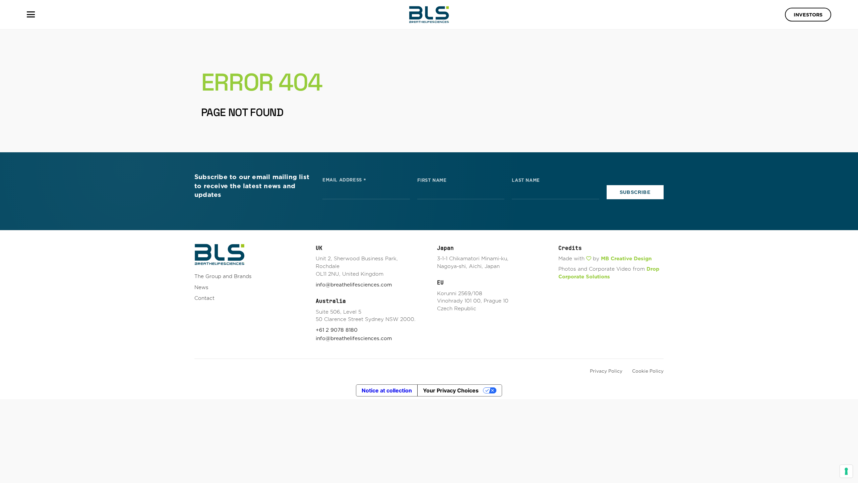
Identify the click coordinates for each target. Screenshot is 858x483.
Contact (204, 298)
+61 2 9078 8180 (337, 329)
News (201, 287)
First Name (432, 180)
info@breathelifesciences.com (354, 284)
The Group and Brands (223, 276)
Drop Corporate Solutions (608, 272)
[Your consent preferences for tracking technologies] (846, 471)
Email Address (344, 179)
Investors (808, 14)
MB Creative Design (626, 258)
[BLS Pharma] (429, 14)
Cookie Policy (648, 371)
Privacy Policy (606, 371)
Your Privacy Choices (451, 390)
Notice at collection (387, 390)
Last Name (526, 180)
